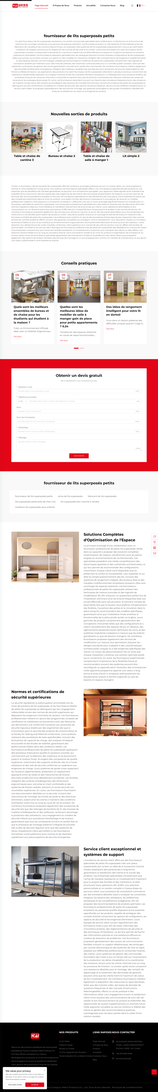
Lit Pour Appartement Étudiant (72, 1052)
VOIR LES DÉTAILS (27, 137)
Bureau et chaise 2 (61, 156)
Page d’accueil (41, 5)
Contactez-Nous (107, 5)
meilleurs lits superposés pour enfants (35, 507)
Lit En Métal (64, 1041)
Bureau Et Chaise (66, 1048)
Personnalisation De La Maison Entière (75, 1056)
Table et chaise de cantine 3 (27, 158)
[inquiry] (154, 536)
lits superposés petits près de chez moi (35, 501)
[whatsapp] (154, 547)
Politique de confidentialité (127, 1087)
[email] (154, 553)
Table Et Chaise (66, 1045)
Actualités (91, 5)
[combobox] (22, 401)
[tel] (154, 542)
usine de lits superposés (70, 496)
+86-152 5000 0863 (124, 1053)
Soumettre (79, 456)
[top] (154, 1072)
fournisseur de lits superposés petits (34, 496)
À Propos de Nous (61, 5)
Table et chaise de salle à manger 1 (96, 158)
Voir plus (18, 336)
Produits (78, 5)
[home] (20, 5)
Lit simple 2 (131, 156)
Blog (122, 5)
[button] (76, 348)
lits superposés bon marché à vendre (80, 501)
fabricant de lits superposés (102, 496)
